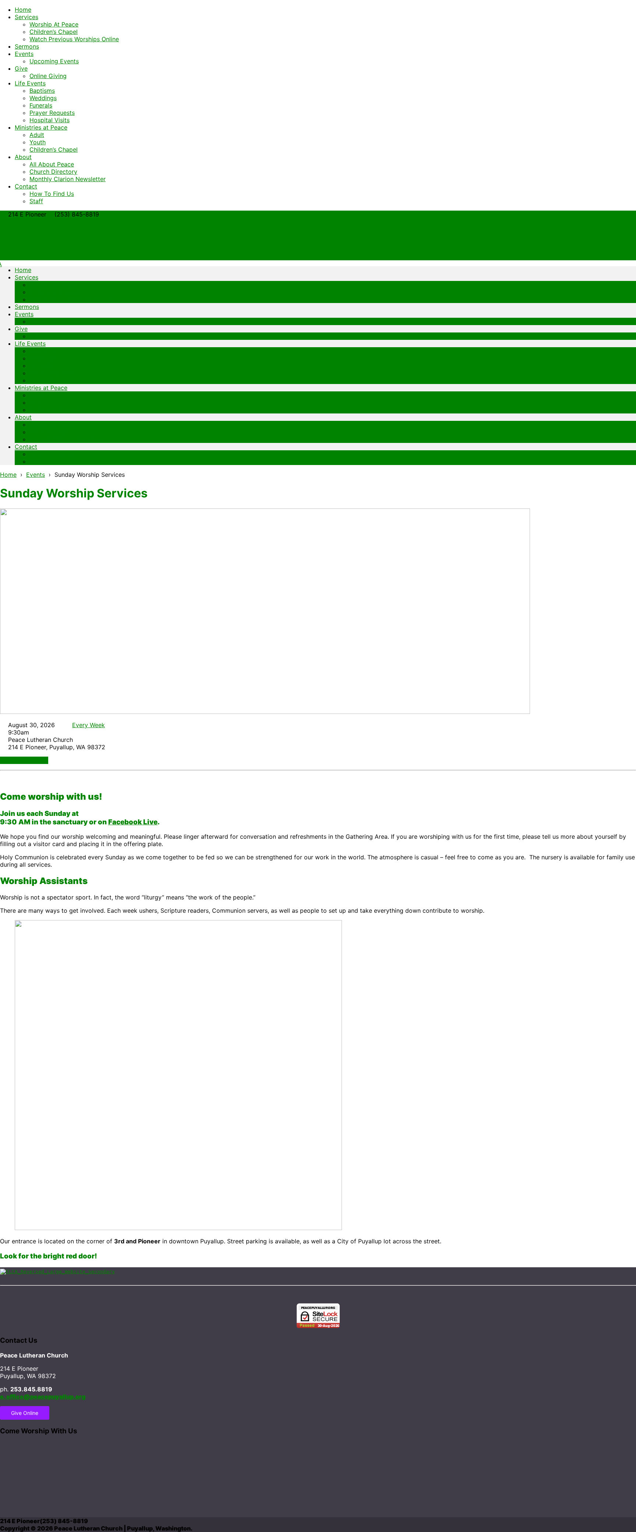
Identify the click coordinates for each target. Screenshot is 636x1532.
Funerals (40, 105)
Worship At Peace (53, 24)
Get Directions (26, 760)
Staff (36, 201)
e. (42, 1396)
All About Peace (51, 164)
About (23, 157)
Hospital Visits (49, 120)
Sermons (27, 46)
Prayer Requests (52, 112)
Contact (26, 186)
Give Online (24, 1413)
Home (23, 9)
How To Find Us (51, 193)
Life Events (30, 83)
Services (26, 17)
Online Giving (48, 76)
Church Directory (53, 171)
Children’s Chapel (53, 31)
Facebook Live (133, 822)
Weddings (43, 98)
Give (21, 68)
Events (24, 53)
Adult (36, 134)
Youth (37, 142)
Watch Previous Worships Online (74, 39)
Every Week (88, 725)
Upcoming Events (54, 61)
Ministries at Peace (41, 127)
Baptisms (42, 90)
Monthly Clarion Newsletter (67, 179)
